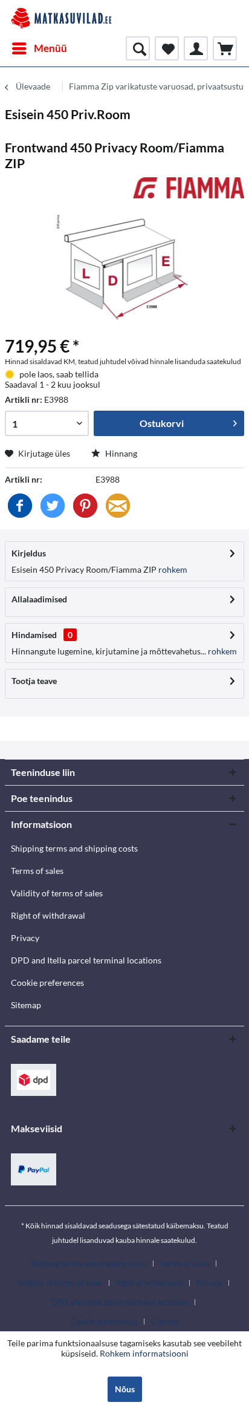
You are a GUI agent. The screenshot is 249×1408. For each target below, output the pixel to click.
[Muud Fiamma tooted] (188, 187)
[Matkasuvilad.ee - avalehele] (61, 18)
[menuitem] (39, 48)
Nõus (125, 1389)
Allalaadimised (39, 599)
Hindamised (34, 635)
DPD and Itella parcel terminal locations (86, 960)
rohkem (172, 569)
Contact (165, 1321)
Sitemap (26, 1005)
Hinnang (120, 453)
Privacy (25, 938)
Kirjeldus (28, 553)
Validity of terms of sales (57, 893)
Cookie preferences (47, 982)
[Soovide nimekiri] (167, 48)
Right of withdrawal (48, 915)
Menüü (50, 48)
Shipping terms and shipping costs (74, 848)
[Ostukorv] (225, 48)
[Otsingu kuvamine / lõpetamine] (138, 48)
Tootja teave (34, 681)
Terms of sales (37, 870)
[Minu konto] (196, 48)
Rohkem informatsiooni (144, 1353)
